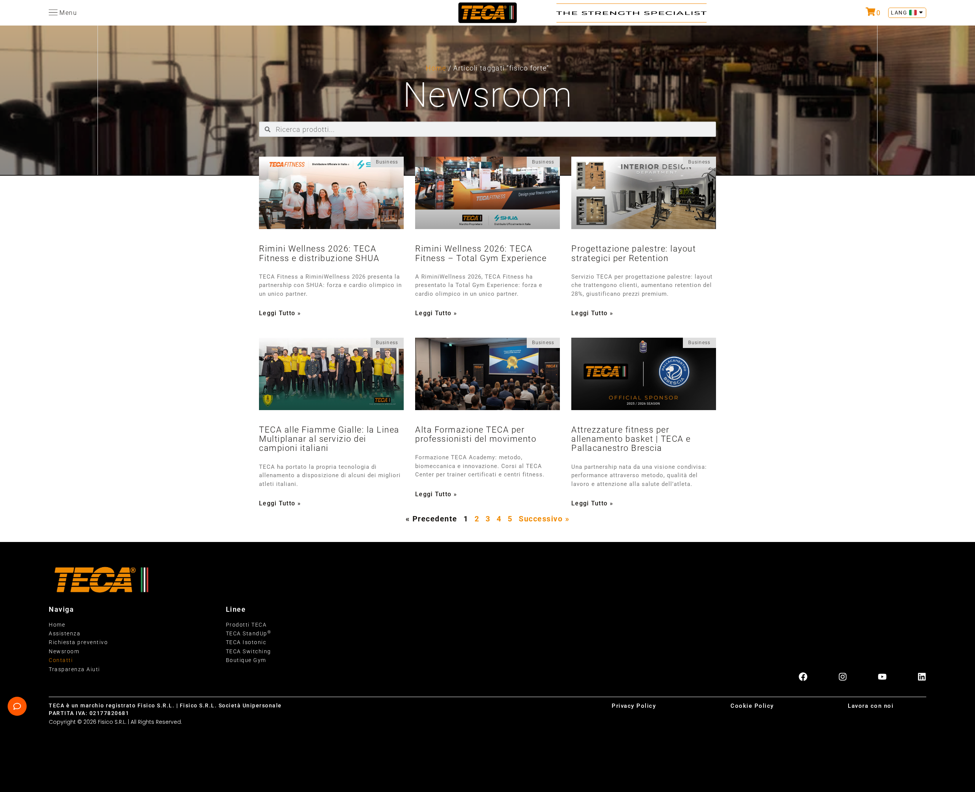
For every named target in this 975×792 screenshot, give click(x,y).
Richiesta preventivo (78, 642)
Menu (68, 12)
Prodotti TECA (246, 625)
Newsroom (64, 651)
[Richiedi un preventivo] (870, 11)
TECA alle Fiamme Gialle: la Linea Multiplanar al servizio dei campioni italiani (329, 439)
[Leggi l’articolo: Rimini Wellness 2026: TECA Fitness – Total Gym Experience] (487, 193)
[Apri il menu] (53, 12)
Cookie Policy (752, 705)
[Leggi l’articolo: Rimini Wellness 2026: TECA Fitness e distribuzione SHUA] (331, 193)
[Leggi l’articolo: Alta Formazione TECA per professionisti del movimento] (487, 374)
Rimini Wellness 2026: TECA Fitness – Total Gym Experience (481, 253)
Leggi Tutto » (280, 313)
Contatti (61, 660)
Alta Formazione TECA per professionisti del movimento (475, 434)
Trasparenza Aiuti (74, 669)
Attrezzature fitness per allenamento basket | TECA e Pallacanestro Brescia (631, 439)
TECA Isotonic (246, 642)
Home (436, 68)
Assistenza (64, 633)
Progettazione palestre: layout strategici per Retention (633, 253)
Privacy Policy (634, 705)
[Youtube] (882, 676)
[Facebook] (803, 676)
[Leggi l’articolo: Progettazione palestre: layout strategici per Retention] (643, 193)
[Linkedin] (921, 676)
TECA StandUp (249, 633)
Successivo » (544, 518)
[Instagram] (842, 676)
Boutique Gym (246, 660)
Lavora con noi (870, 705)
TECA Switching (248, 651)
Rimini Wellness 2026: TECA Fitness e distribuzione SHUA (319, 253)
